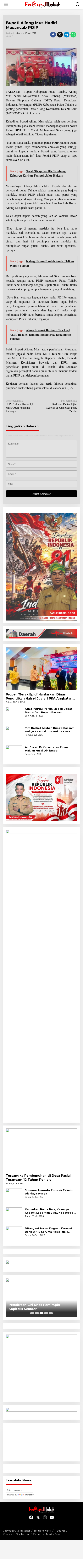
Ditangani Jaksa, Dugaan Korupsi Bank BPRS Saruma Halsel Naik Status (48, 1230)
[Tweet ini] (60, 34)
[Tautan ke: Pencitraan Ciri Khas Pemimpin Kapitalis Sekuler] (41, 1297)
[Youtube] (51, 1517)
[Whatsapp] (73, 34)
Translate (29, 1495)
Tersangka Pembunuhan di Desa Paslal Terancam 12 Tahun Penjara (38, 1178)
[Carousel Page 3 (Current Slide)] (41, 1313)
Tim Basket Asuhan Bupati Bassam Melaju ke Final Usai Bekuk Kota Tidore (50, 729)
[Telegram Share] (66, 34)
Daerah (9, 36)
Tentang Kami (42, 1530)
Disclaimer (22, 1534)
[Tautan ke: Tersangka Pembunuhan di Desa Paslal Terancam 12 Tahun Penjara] (41, 1149)
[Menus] (6, 4)
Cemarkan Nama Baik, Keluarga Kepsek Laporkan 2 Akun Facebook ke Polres (50, 1211)
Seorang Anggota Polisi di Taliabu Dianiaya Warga (49, 1191)
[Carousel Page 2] (37, 1313)
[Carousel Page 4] (46, 1313)
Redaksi (60, 1530)
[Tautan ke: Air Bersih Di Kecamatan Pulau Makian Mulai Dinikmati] (14, 753)
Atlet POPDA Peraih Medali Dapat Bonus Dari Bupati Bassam (48, 710)
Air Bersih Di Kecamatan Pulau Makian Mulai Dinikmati (46, 748)
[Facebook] (31, 1517)
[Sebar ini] (53, 34)
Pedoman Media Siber (47, 1534)
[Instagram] (44, 1517)
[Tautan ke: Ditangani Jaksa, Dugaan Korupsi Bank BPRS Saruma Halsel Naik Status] (14, 1234)
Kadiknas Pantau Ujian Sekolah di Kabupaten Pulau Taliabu (61, 406)
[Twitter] (38, 1517)
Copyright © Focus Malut (16, 1530)
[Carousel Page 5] (51, 1313)
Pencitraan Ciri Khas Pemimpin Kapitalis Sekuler (34, 1307)
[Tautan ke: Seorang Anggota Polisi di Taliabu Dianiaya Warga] (14, 1196)
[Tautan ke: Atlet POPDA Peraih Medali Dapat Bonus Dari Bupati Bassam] (14, 715)
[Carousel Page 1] (32, 1313)
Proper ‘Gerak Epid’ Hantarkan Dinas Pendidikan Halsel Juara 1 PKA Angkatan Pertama (39, 697)
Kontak (7, 1534)
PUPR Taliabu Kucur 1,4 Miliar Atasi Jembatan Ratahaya (19, 406)
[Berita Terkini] (42, 4)
